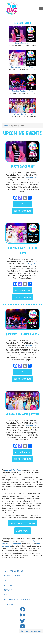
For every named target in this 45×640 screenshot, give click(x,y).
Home (6, 125)
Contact (8, 590)
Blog (6, 594)
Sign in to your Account (31, 631)
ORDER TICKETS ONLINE (22, 523)
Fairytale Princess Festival (23, 114)
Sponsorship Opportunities (17, 599)
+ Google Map (31, 177)
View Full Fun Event (22, 204)
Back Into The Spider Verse (22, 91)
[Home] (12, 8)
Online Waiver (22, 530)
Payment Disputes (12, 575)
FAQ (5, 580)
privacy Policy (10, 604)
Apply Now (8, 585)
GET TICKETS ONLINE (22, 211)
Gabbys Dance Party (22, 43)
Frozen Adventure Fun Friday (22, 67)
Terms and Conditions (14, 571)
